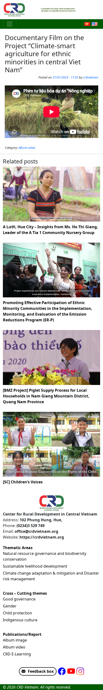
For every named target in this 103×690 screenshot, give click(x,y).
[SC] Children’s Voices (23, 482)
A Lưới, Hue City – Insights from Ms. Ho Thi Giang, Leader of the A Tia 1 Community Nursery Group (50, 229)
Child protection (17, 613)
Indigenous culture (20, 620)
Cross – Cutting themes (25, 593)
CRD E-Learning (17, 654)
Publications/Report (22, 634)
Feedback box (41, 671)
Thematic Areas (18, 547)
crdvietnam (90, 77)
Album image (15, 640)
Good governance (19, 599)
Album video (26, 147)
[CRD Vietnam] (15, 9)
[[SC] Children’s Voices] (51, 444)
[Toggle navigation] (9, 24)
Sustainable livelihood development (35, 566)
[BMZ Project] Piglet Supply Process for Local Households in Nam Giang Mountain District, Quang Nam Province (46, 396)
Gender (10, 606)
